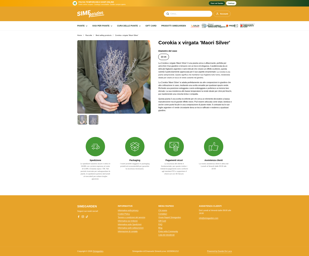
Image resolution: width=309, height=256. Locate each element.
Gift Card (162, 221)
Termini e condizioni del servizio (131, 217)
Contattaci (162, 214)
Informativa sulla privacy (128, 210)
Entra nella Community (168, 231)
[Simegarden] (90, 13)
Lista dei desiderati (166, 235)
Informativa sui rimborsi (128, 221)
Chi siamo (162, 210)
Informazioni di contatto (128, 231)
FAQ (160, 224)
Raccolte (88, 35)
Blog (160, 228)
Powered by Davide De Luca (219, 251)
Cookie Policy (124, 214)
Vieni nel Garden (217, 3)
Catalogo (231, 3)
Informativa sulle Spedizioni (129, 224)
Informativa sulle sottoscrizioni (131, 228)
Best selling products (104, 35)
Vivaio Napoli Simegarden (169, 217)
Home (79, 35)
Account (224, 14)
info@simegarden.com (208, 218)
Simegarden (98, 251)
